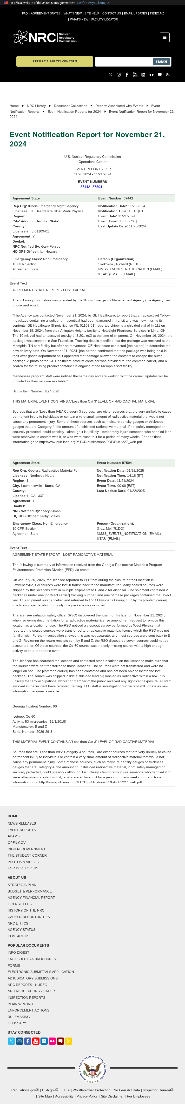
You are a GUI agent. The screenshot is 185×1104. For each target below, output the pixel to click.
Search (161, 61)
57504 (97, 187)
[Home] (86, 37)
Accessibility (64, 1096)
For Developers (23, 868)
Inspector (157, 1090)
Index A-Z (157, 13)
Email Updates (135, 13)
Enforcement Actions (28, 1010)
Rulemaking (19, 1017)
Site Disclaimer (112, 1096)
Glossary (17, 1023)
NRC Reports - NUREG (27, 985)
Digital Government (27, 849)
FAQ (25, 13)
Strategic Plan (22, 885)
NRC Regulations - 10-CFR (31, 991)
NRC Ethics (18, 923)
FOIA (66, 1090)
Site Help (92, 13)
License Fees (20, 904)
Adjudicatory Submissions (33, 978)
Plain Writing (20, 1004)
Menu (166, 37)
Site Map (45, 1096)
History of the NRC (26, 910)
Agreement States (45, 13)
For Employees (138, 1096)
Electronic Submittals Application (41, 972)
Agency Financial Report (31, 897)
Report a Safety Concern (55, 61)
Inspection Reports (26, 997)
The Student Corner (27, 855)
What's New (73, 13)
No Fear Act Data (127, 1090)
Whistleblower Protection (91, 1090)
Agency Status (21, 930)
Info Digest (18, 952)
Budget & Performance (30, 891)
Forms (14, 965)
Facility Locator (104, 19)
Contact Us (111, 13)
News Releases (22, 823)
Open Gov (17, 843)
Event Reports (22, 830)
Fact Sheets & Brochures (32, 959)
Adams (14, 836)
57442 (85, 187)
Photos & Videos (23, 862)
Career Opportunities (29, 917)
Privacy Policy (87, 1096)
